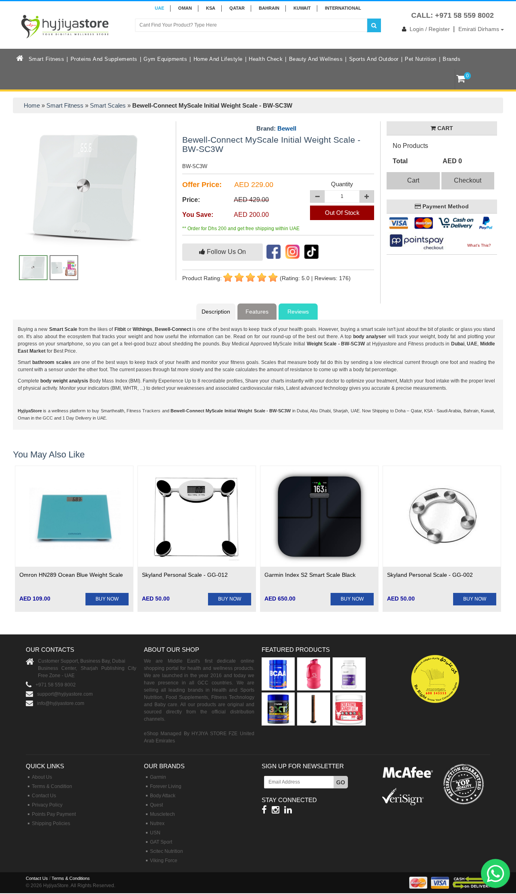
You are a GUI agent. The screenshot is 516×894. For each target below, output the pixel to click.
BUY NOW (107, 599)
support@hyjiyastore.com (65, 694)
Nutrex (157, 823)
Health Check (266, 59)
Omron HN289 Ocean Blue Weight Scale (71, 575)
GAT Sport (161, 842)
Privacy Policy (47, 805)
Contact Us (44, 795)
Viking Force (163, 860)
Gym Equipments (165, 59)
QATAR (237, 8)
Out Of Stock (342, 212)
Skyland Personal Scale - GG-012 (185, 575)
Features (257, 311)
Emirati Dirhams (479, 29)
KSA (210, 8)
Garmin (158, 777)
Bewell (286, 128)
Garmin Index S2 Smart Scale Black (310, 575)
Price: (191, 199)
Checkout (467, 180)
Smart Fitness (46, 59)
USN (155, 833)
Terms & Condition (52, 786)
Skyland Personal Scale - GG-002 (430, 575)
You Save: (197, 214)
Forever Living (165, 786)
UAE (159, 8)
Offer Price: (202, 185)
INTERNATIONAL (343, 8)
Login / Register (430, 29)
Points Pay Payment (54, 814)
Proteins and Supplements (104, 59)
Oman (185, 8)
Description (216, 311)
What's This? (479, 245)
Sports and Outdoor (374, 59)
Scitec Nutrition (166, 851)
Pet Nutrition (421, 59)
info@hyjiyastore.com (60, 703)
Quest (156, 805)
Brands (451, 59)
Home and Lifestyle (218, 59)
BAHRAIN (269, 8)
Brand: (276, 128)
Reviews (298, 311)
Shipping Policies (51, 823)
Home (32, 105)
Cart (413, 180)
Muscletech (162, 814)
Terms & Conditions (71, 878)
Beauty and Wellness (316, 59)
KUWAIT (302, 8)
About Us (42, 777)
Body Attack (162, 795)
